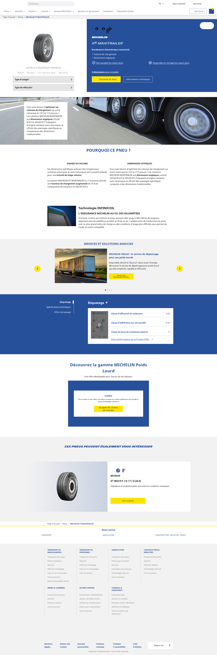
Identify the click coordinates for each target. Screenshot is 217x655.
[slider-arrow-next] (180, 269)
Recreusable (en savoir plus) (109, 63)
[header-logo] (14, 4)
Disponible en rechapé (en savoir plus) (170, 63)
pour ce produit (105, 72)
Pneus (20, 17)
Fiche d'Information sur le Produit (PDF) (130, 339)
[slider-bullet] (105, 290)
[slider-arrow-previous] (37, 269)
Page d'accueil (9, 17)
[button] (96, 28)
